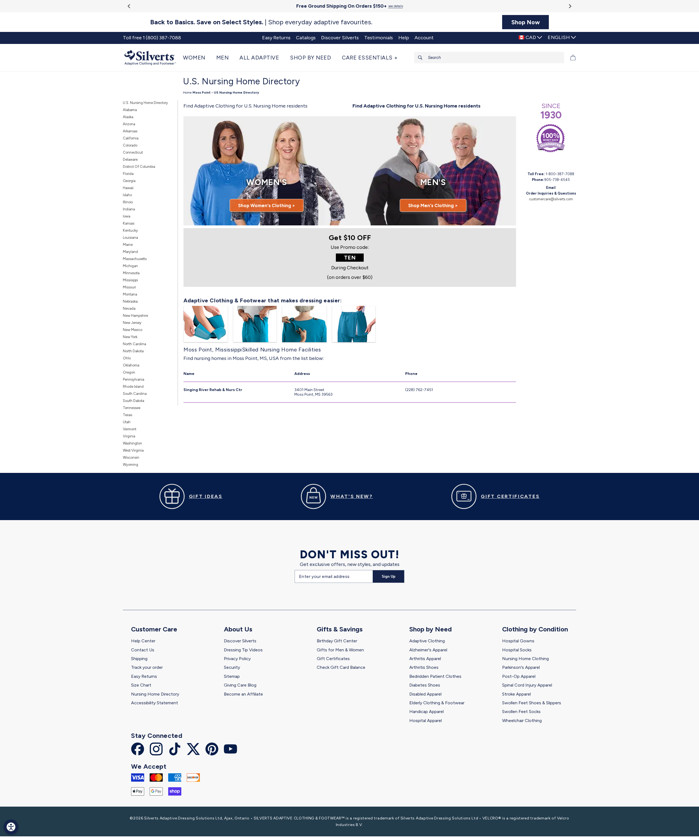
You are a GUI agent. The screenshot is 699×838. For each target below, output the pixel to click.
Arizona (129, 124)
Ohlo (127, 358)
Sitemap (232, 676)
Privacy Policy (237, 658)
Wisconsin (131, 457)
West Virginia (133, 450)
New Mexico (132, 330)
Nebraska (130, 301)
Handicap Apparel (426, 711)
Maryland (130, 252)
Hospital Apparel (425, 720)
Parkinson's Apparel (521, 667)
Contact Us (142, 649)
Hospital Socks (517, 649)
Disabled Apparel (425, 694)
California (130, 138)
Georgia (129, 181)
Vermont (129, 429)
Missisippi (130, 280)
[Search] (420, 57)
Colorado (130, 145)
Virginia (129, 436)
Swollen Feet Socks (521, 711)
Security (232, 667)
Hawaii (128, 188)
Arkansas (130, 131)
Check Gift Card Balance (341, 667)
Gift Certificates (333, 658)
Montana (130, 294)
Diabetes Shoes (424, 685)
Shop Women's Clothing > (266, 205)
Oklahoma (131, 365)
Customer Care (154, 629)
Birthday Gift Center (337, 640)
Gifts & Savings (340, 629)
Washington (132, 443)
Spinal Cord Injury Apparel (527, 685)
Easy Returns (144, 676)
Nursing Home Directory (155, 694)
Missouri (129, 287)
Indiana (129, 209)
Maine (128, 245)
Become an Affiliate (243, 694)
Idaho (127, 195)
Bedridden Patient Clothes (435, 676)
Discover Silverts (240, 640)
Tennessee (131, 408)
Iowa (126, 216)
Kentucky (130, 230)
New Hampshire (135, 316)
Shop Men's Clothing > (433, 205)
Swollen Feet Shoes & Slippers (531, 702)
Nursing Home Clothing (525, 658)
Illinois (128, 202)
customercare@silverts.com (551, 199)
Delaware (130, 159)
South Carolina (135, 394)
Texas (127, 415)
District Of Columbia (139, 167)
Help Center (143, 640)
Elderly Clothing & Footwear (436, 702)
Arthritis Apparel (425, 658)
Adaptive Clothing (427, 640)
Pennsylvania (133, 379)
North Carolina (134, 344)
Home (187, 92)
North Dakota (133, 351)
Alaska (128, 117)
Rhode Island (133, 386)
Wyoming (130, 465)
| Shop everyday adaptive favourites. (261, 22)
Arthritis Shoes (424, 667)
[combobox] (489, 57)
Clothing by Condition (535, 629)
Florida (128, 174)
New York (130, 337)
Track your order (147, 667)
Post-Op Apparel (518, 676)
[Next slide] (569, 6)
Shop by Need (430, 629)
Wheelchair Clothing (522, 720)
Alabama (130, 110)
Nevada (129, 308)
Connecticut (133, 152)
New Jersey (132, 323)
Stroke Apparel (516, 694)
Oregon (129, 372)
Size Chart (141, 685)
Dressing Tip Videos (243, 649)
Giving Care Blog (240, 685)
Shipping (139, 658)
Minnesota (131, 273)
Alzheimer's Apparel (428, 649)
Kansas (128, 223)
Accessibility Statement (154, 702)
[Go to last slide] (129, 6)
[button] (197, 57)
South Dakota (133, 401)
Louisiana (130, 237)
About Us (238, 629)
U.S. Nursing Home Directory (145, 103)
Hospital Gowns (518, 640)
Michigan (130, 266)
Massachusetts (135, 259)
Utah (127, 422)
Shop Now (525, 22)
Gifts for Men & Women (340, 649)
